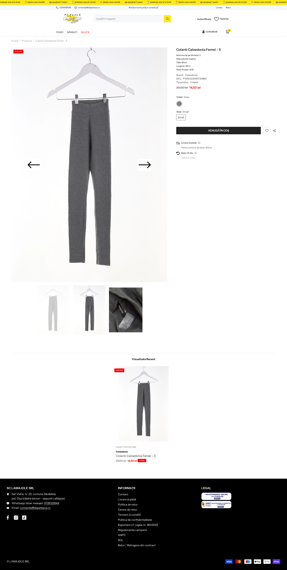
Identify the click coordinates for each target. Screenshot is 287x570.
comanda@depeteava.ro (89, 7)
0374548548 (65, 7)
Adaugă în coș (218, 130)
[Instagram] (16, 518)
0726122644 (51, 503)
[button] (33, 165)
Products (27, 40)
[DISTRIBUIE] (273, 130)
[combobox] (128, 18)
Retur (228, 7)
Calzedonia (191, 75)
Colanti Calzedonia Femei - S (136, 456)
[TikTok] (24, 518)
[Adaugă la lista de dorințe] (267, 130)
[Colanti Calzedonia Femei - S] (143, 404)
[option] (89, 164)
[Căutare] (132, 18)
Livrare (219, 7)
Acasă (14, 40)
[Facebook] (8, 518)
